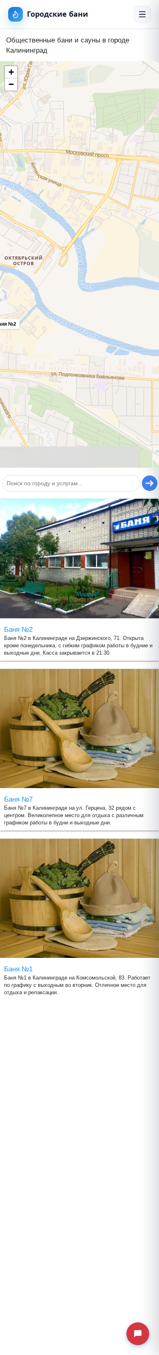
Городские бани (57, 14)
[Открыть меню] (142, 14)
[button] (11, 72)
